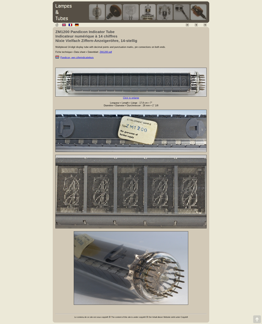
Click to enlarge (131, 98)
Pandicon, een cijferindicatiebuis (77, 57)
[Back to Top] (257, 319)
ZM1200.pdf (106, 52)
